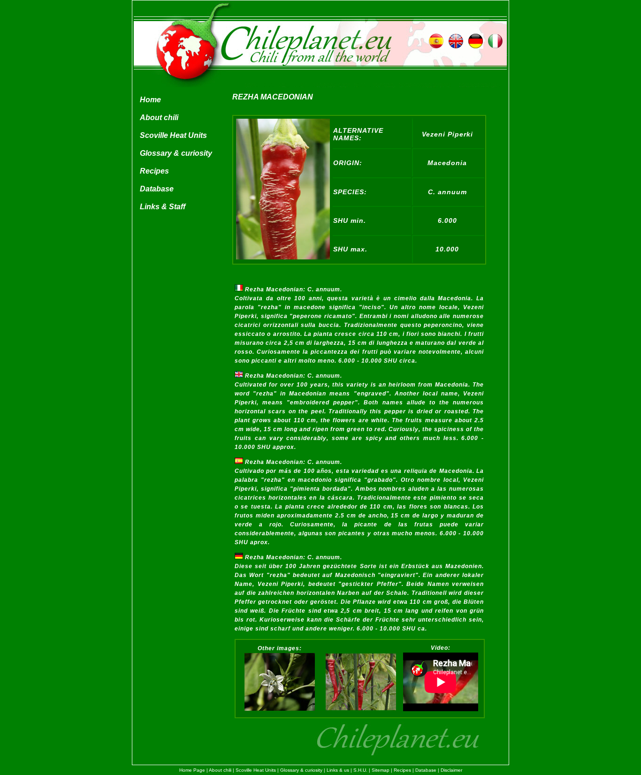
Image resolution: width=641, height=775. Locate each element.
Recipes (154, 171)
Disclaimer (451, 770)
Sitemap (380, 770)
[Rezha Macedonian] (283, 257)
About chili (159, 118)
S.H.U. (360, 770)
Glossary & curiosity (176, 153)
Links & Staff (162, 207)
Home (150, 100)
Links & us (338, 770)
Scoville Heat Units (173, 135)
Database (157, 189)
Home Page (192, 770)
